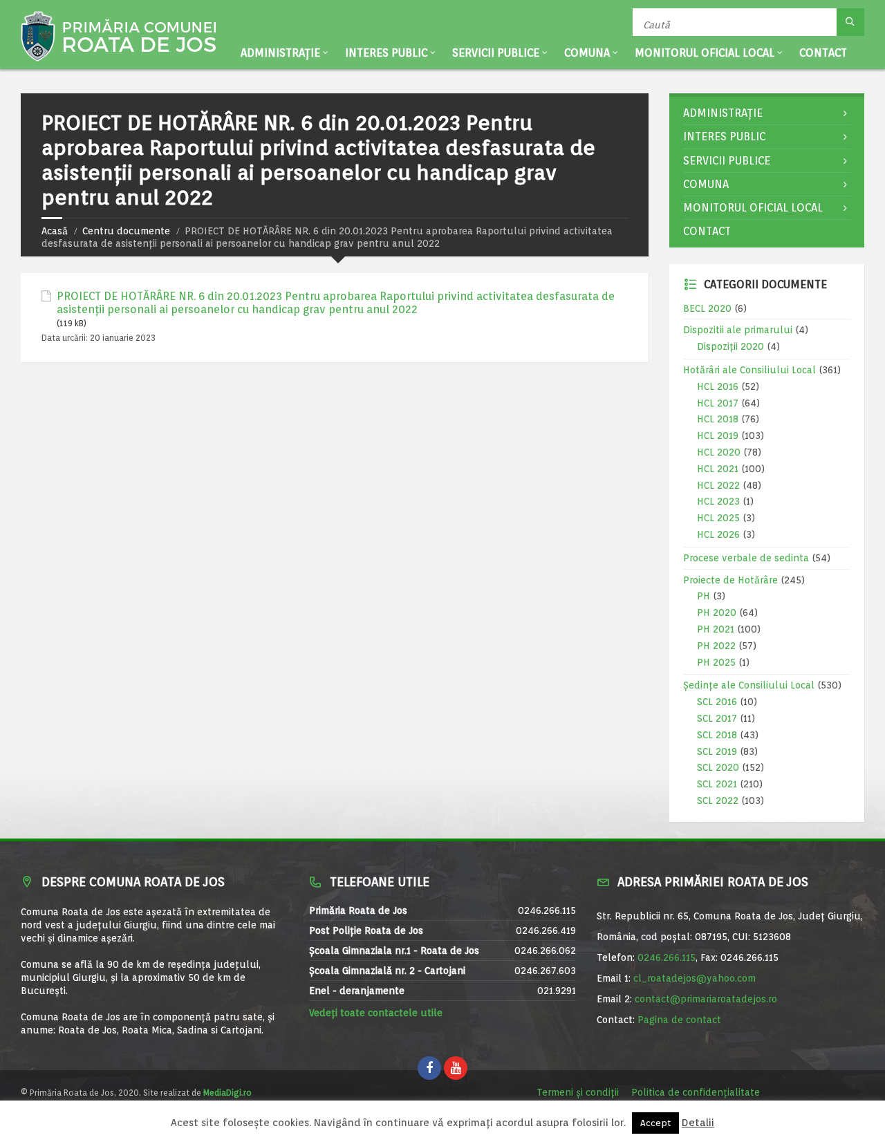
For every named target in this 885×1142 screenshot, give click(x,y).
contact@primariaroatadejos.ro (706, 998)
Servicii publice (495, 52)
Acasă (54, 230)
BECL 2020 (707, 308)
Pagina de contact (679, 1019)
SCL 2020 (718, 767)
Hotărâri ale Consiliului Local (749, 369)
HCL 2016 (717, 386)
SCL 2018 (717, 734)
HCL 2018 (717, 418)
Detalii (698, 1123)
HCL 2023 (718, 501)
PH (703, 595)
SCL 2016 (717, 701)
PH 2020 (716, 612)
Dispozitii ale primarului (737, 329)
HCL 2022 (718, 485)
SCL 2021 (717, 783)
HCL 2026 (718, 534)
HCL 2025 (718, 517)
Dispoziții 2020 (730, 346)
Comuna (587, 52)
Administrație (280, 52)
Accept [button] (655, 1123)
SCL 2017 (717, 718)
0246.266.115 (666, 957)
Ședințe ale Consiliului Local (748, 685)
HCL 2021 (717, 468)
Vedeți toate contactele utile (375, 1012)
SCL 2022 (717, 800)
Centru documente (126, 230)
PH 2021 (715, 629)
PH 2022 (716, 645)
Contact (823, 52)
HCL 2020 (718, 452)
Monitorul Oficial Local (704, 52)
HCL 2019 (717, 435)
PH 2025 (716, 662)
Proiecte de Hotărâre (730, 580)
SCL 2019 (717, 751)
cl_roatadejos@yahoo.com (694, 978)
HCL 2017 (717, 403)
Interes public (386, 52)
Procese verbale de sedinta (746, 557)
